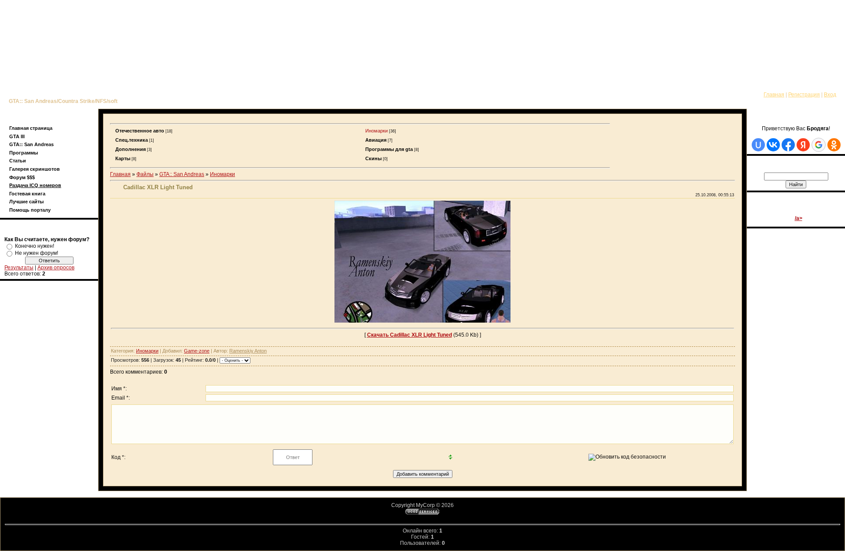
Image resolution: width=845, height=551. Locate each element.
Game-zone (196, 350)
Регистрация (804, 95)
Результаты (18, 267)
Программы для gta (389, 149)
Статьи (17, 160)
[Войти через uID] (758, 144)
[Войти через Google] (819, 145)
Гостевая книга (27, 193)
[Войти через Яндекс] (803, 144)
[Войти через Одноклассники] (834, 144)
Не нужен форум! (36, 253)
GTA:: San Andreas (31, 144)
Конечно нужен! (34, 246)
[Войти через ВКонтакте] (773, 144)
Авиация (375, 140)
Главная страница (30, 128)
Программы (23, 152)
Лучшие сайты (26, 201)
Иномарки (376, 130)
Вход (830, 95)
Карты (122, 158)
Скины (373, 158)
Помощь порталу (30, 210)
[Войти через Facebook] (788, 144)
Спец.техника (131, 140)
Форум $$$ (22, 177)
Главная (774, 95)
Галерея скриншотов (34, 169)
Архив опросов (55, 267)
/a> (798, 218)
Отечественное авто (139, 130)
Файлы (145, 174)
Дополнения (130, 149)
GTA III (17, 136)
